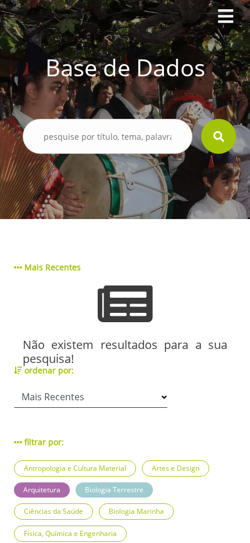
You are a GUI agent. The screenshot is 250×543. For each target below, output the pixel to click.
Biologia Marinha (136, 511)
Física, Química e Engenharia (70, 533)
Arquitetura (41, 490)
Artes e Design (175, 468)
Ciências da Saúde (53, 511)
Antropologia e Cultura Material (75, 468)
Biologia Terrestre (114, 490)
